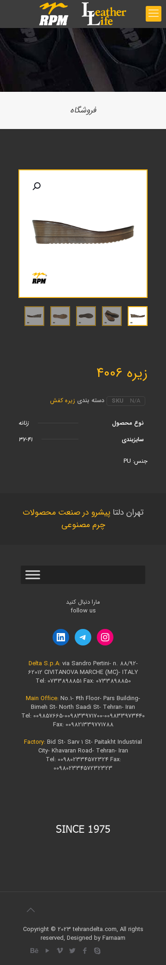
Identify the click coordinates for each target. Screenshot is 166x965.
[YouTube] (47, 951)
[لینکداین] (61, 637)
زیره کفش (62, 400)
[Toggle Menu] (32, 575)
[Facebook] (84, 951)
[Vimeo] (60, 951)
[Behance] (35, 951)
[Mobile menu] (153, 14)
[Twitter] (72, 951)
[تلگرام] (83, 637)
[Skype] (97, 951)
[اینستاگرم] (105, 637)
